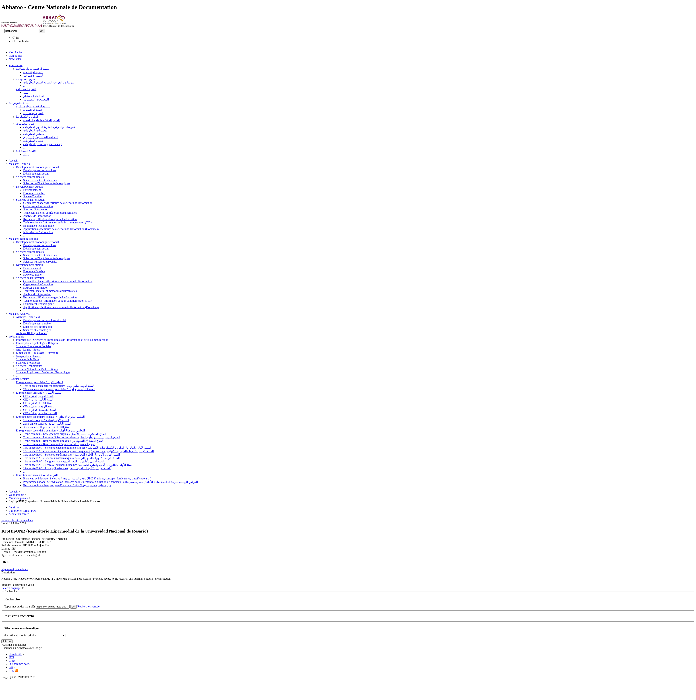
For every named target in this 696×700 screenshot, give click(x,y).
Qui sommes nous (19, 663)
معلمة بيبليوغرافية (19, 102)
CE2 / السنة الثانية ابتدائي (38, 399)
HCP (11, 657)
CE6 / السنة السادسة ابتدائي (40, 413)
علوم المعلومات (25, 79)
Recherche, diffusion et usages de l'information (50, 219)
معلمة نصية (15, 65)
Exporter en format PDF (22, 510)
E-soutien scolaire (19, 378)
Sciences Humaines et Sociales (33, 346)
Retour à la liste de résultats (17, 520)
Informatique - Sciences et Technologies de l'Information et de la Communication (62, 339)
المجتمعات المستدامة (36, 99)
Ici (17, 37)
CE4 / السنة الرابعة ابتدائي (38, 406)
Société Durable (32, 196)
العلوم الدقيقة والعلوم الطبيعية (41, 120)
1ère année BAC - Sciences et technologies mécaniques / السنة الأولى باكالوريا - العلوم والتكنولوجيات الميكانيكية (88, 451)
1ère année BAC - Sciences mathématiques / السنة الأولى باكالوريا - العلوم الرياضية (71, 458)
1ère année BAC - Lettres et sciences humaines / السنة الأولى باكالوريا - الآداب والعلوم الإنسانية (78, 464)
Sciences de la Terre (27, 359)
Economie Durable (34, 193)
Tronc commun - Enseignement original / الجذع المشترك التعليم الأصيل (64, 433)
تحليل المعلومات (33, 140)
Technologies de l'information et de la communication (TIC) (57, 222)
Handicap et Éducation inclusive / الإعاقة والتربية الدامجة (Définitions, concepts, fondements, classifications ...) (87, 478)
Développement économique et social (37, 167)
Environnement (32, 189)
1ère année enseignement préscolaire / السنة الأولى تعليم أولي (58, 385)
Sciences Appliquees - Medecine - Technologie (43, 372)
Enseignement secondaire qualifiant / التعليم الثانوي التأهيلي (50, 430)
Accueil (13, 160)
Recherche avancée (88, 606)
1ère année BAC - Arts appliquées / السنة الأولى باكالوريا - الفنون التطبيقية (67, 468)
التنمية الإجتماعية (33, 75)
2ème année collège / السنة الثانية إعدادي (47, 423)
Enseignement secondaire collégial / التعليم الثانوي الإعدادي (50, 416)
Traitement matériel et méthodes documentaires (50, 212)
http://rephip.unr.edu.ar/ (14, 569)
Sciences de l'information (30, 199)
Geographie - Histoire (28, 356)
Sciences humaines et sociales (40, 261)
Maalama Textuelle (19, 163)
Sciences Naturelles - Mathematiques (37, 369)
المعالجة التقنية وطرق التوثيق (40, 137)
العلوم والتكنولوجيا (27, 116)
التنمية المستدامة (26, 89)
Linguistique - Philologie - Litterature (37, 352)
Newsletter (15, 58)
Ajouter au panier (19, 513)
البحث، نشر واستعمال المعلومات (42, 144)
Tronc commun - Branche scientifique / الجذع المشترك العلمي (59, 444)
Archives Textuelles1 (28, 316)
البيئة (26, 92)
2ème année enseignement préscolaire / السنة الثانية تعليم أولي (59, 389)
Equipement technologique (38, 225)
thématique (10, 635)
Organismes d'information (38, 206)
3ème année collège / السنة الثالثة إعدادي (47, 427)
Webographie (16, 336)
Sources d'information (35, 209)
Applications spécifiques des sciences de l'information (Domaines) (61, 228)
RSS (11, 670)
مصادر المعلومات (33, 133)
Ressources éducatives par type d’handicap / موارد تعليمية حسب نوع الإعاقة (67, 485)
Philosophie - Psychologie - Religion (37, 343)
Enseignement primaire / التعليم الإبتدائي (39, 392)
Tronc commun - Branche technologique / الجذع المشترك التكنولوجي (63, 440)
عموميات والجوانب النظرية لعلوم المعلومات (49, 82)
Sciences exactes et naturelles (40, 180)
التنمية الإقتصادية (33, 72)
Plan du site (15, 55)
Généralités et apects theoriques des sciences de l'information (57, 202)
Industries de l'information (38, 232)
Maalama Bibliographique (23, 238)
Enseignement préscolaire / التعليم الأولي (39, 382)
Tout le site (22, 41)
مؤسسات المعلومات (35, 130)
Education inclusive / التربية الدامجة (37, 475)
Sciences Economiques (29, 365)
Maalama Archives (19, 313)
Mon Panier (15, 52)
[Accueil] (21, 26)
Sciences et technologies (30, 176)
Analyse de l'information (37, 215)
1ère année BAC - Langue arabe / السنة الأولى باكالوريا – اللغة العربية (63, 461)
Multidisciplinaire (19, 498)
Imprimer (14, 507)
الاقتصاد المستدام (33, 96)
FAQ (11, 667)
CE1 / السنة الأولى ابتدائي (38, 396)
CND (12, 660)
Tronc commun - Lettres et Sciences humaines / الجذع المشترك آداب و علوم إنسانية (71, 437)
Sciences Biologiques (28, 362)
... (24, 85)
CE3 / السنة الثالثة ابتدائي (38, 403)
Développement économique (39, 170)
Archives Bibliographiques (31, 333)
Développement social (36, 173)
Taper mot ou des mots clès (19, 606)
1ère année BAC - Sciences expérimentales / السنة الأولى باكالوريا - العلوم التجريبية (71, 454)
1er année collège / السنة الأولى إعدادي (46, 420)
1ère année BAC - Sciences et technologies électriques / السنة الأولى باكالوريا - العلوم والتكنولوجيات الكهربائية (87, 447)
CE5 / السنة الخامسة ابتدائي (40, 409)
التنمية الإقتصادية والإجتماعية (33, 68)
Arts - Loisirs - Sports (28, 349)
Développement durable (29, 186)
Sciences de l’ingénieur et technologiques (46, 183)
